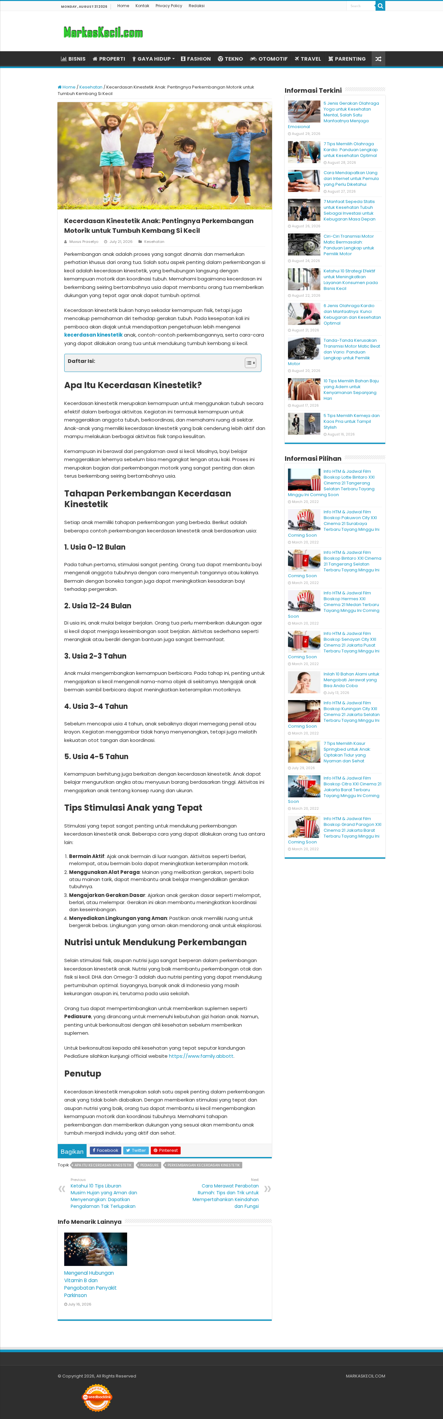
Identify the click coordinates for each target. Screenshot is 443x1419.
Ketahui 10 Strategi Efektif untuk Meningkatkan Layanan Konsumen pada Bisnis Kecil (351, 280)
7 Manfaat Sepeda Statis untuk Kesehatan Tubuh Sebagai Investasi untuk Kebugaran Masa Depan (350, 210)
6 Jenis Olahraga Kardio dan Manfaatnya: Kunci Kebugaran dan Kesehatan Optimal (352, 314)
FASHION (199, 59)
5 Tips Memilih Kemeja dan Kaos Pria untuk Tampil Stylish (352, 421)
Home (123, 5)
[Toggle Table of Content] (247, 362)
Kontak (142, 5)
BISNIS (77, 59)
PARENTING (350, 59)
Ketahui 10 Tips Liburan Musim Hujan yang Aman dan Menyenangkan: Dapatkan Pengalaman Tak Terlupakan (104, 1193)
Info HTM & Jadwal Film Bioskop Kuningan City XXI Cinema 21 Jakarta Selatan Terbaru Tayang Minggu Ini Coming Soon (334, 714)
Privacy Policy (169, 5)
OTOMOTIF (273, 59)
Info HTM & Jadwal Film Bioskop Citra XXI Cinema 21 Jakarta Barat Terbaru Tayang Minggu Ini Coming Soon (334, 790)
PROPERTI (112, 59)
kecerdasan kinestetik (93, 334)
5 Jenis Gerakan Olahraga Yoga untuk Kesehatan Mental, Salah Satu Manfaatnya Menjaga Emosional (333, 115)
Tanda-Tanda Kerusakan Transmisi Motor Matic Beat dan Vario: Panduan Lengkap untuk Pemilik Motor (334, 352)
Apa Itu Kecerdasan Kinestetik (103, 1165)
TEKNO (234, 59)
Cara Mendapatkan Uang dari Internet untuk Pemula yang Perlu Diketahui (351, 178)
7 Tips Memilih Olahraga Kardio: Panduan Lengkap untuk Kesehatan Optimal (351, 150)
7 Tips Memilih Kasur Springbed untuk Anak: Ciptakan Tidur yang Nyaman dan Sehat (347, 752)
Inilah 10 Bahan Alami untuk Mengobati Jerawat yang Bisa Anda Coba (351, 680)
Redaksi (197, 5)
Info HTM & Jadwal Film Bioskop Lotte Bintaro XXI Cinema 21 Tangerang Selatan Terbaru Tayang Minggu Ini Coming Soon (331, 483)
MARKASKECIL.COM (365, 1376)
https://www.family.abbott (201, 1056)
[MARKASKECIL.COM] (103, 31)
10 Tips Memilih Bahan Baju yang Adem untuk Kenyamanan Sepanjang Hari (351, 389)
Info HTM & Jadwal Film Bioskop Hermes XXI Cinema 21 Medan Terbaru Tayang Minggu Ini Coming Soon (333, 604)
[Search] (380, 6)
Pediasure (149, 1165)
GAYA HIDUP (154, 59)
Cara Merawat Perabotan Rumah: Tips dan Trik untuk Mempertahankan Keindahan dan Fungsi (226, 1193)
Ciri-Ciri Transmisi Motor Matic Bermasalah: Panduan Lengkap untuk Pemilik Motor (349, 245)
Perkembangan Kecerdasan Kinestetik (204, 1165)
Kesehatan (90, 87)
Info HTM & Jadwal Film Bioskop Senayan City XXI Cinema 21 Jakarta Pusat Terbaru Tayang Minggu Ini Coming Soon (333, 645)
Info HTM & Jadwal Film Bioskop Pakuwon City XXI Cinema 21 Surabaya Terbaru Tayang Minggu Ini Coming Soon (333, 523)
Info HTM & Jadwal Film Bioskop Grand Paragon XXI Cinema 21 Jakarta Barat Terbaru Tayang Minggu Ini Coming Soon (334, 830)
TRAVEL (311, 59)
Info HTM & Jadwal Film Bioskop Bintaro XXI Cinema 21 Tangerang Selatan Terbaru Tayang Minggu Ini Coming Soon (334, 564)
